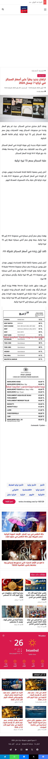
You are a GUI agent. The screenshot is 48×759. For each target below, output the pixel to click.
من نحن (18, 744)
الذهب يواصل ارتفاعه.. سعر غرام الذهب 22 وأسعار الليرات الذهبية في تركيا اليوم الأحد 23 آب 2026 (13, 724)
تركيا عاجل (11, 494)
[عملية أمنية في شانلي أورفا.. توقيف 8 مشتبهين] (12, 612)
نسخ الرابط (9, 501)
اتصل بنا (37, 744)
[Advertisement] (24, 41)
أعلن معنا (11, 744)
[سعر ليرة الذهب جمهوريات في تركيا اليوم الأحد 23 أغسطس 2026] (12, 585)
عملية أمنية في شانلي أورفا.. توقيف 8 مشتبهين (13, 620)
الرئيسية (41, 70)
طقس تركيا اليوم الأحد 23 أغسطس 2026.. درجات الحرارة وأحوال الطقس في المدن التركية (36, 596)
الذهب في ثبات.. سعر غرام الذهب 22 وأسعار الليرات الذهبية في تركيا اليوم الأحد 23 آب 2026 (36, 696)
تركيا (22, 494)
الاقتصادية (27, 490)
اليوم (31, 494)
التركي (15, 490)
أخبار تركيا (35, 70)
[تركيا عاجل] (24, 9)
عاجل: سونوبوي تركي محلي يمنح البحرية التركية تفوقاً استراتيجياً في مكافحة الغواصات (36, 724)
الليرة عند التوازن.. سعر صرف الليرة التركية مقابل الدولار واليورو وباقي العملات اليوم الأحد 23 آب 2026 (13, 696)
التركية (41, 494)
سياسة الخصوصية (27, 744)
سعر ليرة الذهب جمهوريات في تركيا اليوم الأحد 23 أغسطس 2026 (12, 595)
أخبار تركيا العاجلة (15, 485)
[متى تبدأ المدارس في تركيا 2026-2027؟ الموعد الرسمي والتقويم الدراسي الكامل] (35, 612)
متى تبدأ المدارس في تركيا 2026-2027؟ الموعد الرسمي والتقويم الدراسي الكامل (36, 622)
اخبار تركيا (40, 490)
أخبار (42, 485)
